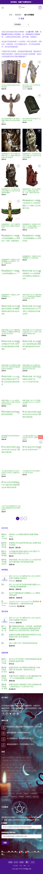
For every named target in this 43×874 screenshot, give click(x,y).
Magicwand (22, 774)
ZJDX (28, 790)
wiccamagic (16, 787)
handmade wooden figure (9, 774)
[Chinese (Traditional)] (30, 852)
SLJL (14, 783)
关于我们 (15, 865)
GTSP (34, 770)
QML (3, 783)
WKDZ (4, 790)
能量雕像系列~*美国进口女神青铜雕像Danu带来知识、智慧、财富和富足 (11, 261)
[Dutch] (13, 852)
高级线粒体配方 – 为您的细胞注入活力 (20, 744)
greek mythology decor (23, 770)
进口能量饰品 (6, 800)
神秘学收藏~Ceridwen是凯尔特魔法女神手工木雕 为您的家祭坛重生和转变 (11, 402)
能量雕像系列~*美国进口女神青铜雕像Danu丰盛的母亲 (31, 257)
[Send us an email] (14, 713)
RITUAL (9, 783)
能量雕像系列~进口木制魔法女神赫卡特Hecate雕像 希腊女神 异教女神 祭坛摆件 (11, 155)
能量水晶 (35, 796)
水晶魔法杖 (13, 796)
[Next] (25, 518)
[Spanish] (3, 855)
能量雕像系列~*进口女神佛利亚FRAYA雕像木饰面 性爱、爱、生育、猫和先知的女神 (31, 190)
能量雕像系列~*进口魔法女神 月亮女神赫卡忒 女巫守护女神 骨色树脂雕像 (31, 155)
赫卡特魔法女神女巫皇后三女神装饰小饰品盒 (31, 119)
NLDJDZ (24, 777)
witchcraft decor (31, 787)
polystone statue (31, 780)
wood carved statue (14, 790)
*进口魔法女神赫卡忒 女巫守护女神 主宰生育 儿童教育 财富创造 (31, 437)
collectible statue (7, 760)
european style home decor (22, 760)
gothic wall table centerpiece (23, 767)
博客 (24, 865)
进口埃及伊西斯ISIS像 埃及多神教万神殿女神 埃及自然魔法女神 (11, 120)
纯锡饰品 (28, 796)
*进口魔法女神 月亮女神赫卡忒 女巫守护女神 (31, 472)
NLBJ (18, 777)
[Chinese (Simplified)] (5, 852)
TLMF (29, 783)
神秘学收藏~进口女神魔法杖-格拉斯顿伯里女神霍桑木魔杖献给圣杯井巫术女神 (31, 367)
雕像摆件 (18, 15)
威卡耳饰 (19, 793)
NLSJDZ (31, 777)
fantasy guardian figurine (9, 764)
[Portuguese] (36, 852)
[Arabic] (10, 852)
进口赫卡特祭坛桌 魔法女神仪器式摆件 (11, 86)
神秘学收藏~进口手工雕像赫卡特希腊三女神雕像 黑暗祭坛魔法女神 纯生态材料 (11, 331)
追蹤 (5, 843)
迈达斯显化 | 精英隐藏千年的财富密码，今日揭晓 (24, 727)
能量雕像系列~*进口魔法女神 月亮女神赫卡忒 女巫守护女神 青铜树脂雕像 (11, 190)
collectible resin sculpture (23, 757)
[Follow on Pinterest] (17, 713)
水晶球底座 (5, 796)
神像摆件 (21, 796)
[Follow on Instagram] (7, 713)
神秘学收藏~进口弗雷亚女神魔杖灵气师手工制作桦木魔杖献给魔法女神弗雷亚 (11, 367)
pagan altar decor (19, 780)
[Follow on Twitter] (10, 713)
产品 (21, 865)
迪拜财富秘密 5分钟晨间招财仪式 (18, 733)
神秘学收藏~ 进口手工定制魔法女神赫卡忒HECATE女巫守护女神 (31, 402)
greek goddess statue (8, 770)
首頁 (10, 15)
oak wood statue (7, 780)
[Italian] (26, 852)
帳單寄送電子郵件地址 (9, 832)
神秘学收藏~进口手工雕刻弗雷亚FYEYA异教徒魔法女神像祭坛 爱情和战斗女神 (31, 296)
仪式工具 (4, 793)
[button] (3, 7)
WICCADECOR (6, 787)
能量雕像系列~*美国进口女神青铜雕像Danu (11, 295)
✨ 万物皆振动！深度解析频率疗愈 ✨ (20, 738)
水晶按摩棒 (33, 793)
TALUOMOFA (22, 783)
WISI (23, 787)
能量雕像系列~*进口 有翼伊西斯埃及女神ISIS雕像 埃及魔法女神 (11, 226)
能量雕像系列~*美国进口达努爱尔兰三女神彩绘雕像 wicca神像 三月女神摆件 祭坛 (31, 226)
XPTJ (23, 790)
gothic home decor (7, 767)
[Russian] (39, 852)
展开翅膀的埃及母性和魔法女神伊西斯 (11, 436)
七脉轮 (33, 790)
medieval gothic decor (8, 777)
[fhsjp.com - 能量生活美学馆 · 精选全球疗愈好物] (21, 7)
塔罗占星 (11, 793)
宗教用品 (26, 793)
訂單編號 (4, 823)
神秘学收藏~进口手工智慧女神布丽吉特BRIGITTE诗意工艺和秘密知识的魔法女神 (31, 331)
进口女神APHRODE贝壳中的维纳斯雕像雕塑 (31, 86)
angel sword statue (7, 757)
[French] (19, 852)
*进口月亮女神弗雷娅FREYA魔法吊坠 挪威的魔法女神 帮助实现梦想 (11, 508)
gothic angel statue (25, 764)
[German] (23, 852)
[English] (16, 852)
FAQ (28, 865)
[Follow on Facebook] (3, 713)
